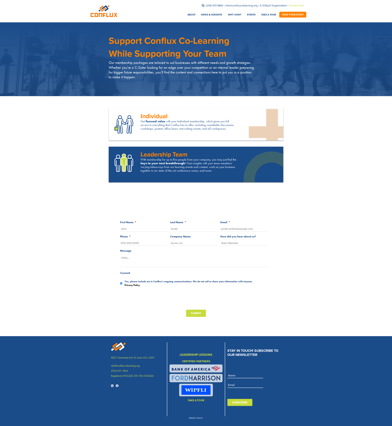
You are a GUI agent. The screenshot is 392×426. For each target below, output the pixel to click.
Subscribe (239, 402)
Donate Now (296, 5)
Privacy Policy (132, 285)
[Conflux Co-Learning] (103, 11)
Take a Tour (268, 14)
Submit (196, 313)
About (191, 14)
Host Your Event (292, 14)
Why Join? (234, 14)
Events (251, 14)
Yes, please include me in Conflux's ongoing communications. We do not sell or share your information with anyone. (188, 283)
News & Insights (211, 14)
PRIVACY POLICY (196, 418)
